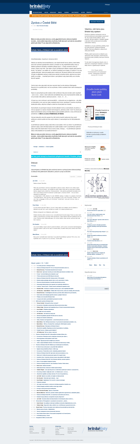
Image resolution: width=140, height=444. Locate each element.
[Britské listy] (50, 50)
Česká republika (49, 146)
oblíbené (79, 176)
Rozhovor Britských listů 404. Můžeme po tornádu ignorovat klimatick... (52, 344)
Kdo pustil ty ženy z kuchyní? (51, 303)
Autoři (83, 12)
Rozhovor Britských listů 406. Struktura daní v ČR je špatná (50, 278)
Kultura (31, 431)
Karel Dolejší (40, 309)
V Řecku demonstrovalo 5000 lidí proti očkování (48, 276)
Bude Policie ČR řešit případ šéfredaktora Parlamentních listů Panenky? (96, 278)
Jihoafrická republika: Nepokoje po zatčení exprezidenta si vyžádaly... (53, 328)
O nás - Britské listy (59, 428)
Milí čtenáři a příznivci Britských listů (44, 301)
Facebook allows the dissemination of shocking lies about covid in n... (57, 399)
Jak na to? (89, 136)
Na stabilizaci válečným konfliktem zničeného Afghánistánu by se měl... (60, 403)
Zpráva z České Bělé (53, 390)
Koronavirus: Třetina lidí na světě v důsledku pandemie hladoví (51, 351)
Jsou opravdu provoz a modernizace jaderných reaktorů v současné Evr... (62, 369)
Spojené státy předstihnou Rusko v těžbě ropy (47, 349)
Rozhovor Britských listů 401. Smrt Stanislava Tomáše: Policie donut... (53, 363)
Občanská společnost (34, 433)
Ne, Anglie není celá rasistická (44, 311)
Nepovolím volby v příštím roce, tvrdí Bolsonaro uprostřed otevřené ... (60, 405)
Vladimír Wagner (40, 369)
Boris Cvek (39, 272)
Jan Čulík (35, 181)
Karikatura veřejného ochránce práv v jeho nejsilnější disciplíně (58, 288)
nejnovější (72, 176)
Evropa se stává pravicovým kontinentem (46, 388)
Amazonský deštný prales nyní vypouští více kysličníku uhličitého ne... (53, 284)
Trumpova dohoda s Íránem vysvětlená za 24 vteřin (97, 258)
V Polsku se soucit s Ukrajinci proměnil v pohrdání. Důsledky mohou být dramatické (97, 226)
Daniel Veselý (40, 403)
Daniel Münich (47, 290)
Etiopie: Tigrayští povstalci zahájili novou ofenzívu (48, 340)
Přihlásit (107, 5)
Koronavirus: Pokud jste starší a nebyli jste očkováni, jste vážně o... (52, 336)
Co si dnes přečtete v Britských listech (46, 265)
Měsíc (95, 265)
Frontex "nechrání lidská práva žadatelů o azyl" (48, 274)
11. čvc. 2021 (42, 180)
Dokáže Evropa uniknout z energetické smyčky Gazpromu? (50, 396)
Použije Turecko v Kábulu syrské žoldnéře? (47, 330)
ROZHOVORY (53, 12)
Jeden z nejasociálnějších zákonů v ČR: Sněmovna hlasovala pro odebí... (53, 342)
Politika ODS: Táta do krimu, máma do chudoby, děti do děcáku (65, 290)
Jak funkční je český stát (49, 313)
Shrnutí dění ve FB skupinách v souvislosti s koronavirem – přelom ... (52, 401)
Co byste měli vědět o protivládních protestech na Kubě (49, 299)
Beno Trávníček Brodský (42, 25)
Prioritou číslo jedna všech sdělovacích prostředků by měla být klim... (59, 407)
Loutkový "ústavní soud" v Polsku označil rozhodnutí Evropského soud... (53, 286)
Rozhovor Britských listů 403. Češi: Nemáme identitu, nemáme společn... (53, 359)
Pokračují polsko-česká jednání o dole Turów (47, 338)
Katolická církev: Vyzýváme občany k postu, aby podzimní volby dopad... (53, 357)
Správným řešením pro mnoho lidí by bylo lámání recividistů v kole (58, 272)
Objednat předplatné (97, 21)
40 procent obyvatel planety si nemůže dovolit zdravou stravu (51, 282)
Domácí (43, 428)
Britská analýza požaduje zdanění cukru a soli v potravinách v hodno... (53, 280)
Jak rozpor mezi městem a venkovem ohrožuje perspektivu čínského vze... (54, 384)
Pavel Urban (36, 205)
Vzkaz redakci (71, 429)
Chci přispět (100, 118)
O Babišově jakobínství (48, 309)
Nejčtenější (88, 205)
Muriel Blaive (40, 322)
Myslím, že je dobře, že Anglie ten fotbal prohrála (53, 376)
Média (43, 431)
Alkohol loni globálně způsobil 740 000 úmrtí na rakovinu (50, 315)
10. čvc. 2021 (44, 224)
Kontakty (57, 429)
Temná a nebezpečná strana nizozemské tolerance (48, 411)
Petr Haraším (36, 224)
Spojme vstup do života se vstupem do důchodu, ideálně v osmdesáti (96, 253)
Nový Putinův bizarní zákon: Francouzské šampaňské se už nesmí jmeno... (54, 413)
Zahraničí (31, 428)
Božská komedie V (47, 365)
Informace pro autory (72, 431)
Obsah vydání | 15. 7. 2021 (40, 263)
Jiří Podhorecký (40, 332)
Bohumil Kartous (41, 270)
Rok (100, 265)
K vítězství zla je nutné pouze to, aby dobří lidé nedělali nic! (49, 347)
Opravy (57, 431)
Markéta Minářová (41, 392)
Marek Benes (36, 234)
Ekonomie (31, 429)
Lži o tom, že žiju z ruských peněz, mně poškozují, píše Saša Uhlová (96, 215)
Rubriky (66, 12)
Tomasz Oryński (40, 303)
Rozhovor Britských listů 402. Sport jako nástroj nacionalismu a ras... (53, 353)
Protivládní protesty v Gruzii (43, 415)
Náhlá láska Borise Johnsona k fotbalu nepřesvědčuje (49, 367)
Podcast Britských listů (95, 127)
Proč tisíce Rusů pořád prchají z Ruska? (97, 231)
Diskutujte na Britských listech (52, 326)
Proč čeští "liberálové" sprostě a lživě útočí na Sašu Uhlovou (97, 220)
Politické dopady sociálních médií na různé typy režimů (49, 386)
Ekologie (36, 146)
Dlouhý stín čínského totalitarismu (44, 317)
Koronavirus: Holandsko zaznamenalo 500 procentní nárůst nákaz (52, 305)
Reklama (57, 433)
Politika (43, 429)
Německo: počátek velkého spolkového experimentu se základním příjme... (63, 392)
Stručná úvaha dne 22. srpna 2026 (96, 210)
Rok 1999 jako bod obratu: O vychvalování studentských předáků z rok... (60, 322)
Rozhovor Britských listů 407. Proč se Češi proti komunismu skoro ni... (53, 267)
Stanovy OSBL (71, 428)
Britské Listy (98, 429)
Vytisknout (35, 152)
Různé (43, 433)
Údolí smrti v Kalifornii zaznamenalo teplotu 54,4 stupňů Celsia (51, 355)
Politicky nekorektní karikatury (97, 170)
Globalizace (41, 146)
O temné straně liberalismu (94, 240)
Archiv (46, 12)
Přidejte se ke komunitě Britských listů (46, 297)
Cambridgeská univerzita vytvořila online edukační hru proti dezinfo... (61, 292)
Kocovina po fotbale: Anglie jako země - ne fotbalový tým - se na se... (52, 372)
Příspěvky (89, 12)
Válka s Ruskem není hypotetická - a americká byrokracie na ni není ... (53, 319)
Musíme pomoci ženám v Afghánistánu (46, 409)
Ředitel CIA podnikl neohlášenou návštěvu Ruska (97, 236)
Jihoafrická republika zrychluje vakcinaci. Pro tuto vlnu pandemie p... (52, 374)
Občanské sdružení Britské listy (45, 440)
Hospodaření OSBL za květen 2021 (44, 417)
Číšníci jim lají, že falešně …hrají (51, 378)
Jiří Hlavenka (40, 290)
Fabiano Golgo (40, 307)
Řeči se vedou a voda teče (51, 332)
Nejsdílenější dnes (90, 272)
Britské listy (40, 7)
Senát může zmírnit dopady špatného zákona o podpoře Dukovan (52, 295)
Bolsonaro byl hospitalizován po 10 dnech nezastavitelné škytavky (59, 307)
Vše (104, 265)
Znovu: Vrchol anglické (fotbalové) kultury (46, 361)
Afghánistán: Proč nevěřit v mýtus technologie (54, 380)
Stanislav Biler (40, 288)
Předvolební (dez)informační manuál (53, 270)
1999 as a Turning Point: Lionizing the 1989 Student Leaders (57, 324)
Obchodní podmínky (59, 434)
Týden (90, 265)
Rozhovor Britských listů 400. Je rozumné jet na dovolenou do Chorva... (53, 394)
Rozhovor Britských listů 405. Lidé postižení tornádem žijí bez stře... (51, 334)
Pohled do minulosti (41, 382)
